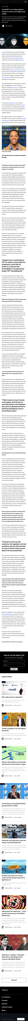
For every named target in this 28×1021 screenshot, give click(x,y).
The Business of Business (5, 2)
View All (14, 980)
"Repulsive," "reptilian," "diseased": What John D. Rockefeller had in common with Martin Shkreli (13, 957)
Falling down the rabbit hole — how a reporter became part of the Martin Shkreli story (14, 913)
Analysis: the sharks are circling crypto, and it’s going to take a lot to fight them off (13, 878)
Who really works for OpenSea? (12, 697)
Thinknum (5, 990)
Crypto (10, 6)
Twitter (20, 642)
